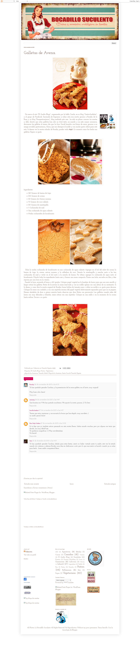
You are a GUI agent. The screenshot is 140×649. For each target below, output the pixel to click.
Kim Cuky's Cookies (35, 423)
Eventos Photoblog (70, 559)
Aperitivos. (66, 552)
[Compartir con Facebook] (68, 368)
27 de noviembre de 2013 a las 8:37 (51, 410)
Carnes (57, 555)
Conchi (72, 114)
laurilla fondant (34, 410)
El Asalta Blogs (44, 114)
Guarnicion (59, 562)
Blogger (74, 630)
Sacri (31, 441)
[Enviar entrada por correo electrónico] (60, 368)
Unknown (28, 552)
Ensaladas (77, 557)
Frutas (80, 559)
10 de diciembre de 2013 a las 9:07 (45, 441)
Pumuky (32, 384)
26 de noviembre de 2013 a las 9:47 (47, 400)
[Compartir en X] (66, 368)
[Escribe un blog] (65, 368)
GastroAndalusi (90, 114)
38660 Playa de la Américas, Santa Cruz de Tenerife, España (62, 373)
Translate (70, 582)
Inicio (71, 484)
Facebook (38, 117)
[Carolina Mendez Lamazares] (25, 580)
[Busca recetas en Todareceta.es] (31, 598)
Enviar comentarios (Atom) (42, 488)
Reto (79, 570)
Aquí (71, 129)
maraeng (32, 399)
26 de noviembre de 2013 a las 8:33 (47, 384)
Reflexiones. (67, 570)
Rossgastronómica (43, 119)
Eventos (57, 559)
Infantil (60, 564)
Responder (33, 395)
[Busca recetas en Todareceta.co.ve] (31, 603)
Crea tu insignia (27, 582)
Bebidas (78, 552)
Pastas (63, 567)
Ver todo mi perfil (30, 555)
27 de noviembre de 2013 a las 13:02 (53, 423)
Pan (56, 567)
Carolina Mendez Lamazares (29, 576)
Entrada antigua (110, 484)
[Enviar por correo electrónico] (63, 368)
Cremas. (82, 555)
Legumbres (72, 564)
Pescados (71, 567)
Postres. (43, 371)
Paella (80, 564)
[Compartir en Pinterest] (69, 368)
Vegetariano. (49, 371)
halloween (72, 562)
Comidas (68, 554)
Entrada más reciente (31, 484)
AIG (56, 552)
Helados (82, 562)
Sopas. (57, 573)
